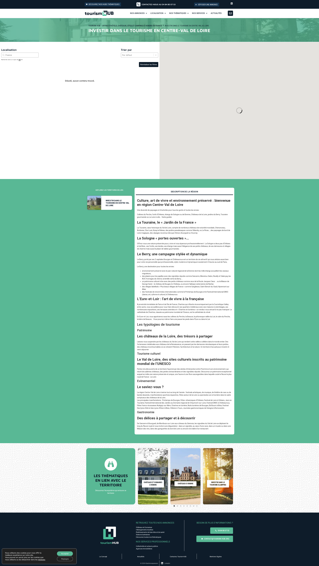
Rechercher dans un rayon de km (12, 59)
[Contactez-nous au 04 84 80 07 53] (138, 4)
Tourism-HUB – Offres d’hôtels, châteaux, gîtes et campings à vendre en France (125, 26)
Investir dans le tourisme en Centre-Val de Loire (117, 203)
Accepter (65, 554)
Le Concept (103, 557)
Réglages (65, 559)
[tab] (184, 192)
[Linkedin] (231, 3)
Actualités (140, 557)
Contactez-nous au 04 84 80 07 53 (159, 4)
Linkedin (167, 563)
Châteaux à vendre (185, 484)
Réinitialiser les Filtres (148, 65)
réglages (41, 560)
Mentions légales (216, 557)
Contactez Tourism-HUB (178, 557)
